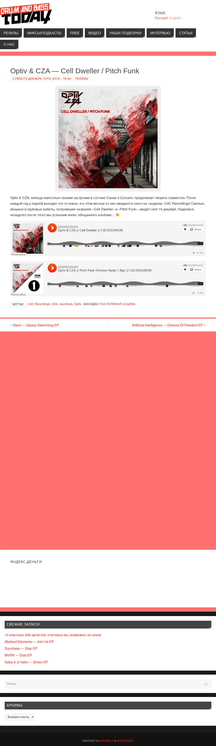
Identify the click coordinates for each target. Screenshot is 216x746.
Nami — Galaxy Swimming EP (34, 325)
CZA (54, 304)
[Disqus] (108, 385)
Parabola (107, 740)
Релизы (81, 78)
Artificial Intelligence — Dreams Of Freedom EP (169, 325)
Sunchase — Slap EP (21, 648)
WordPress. (125, 740)
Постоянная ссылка (117, 304)
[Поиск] (206, 684)
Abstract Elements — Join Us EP (29, 641)
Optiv (77, 304)
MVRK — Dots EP (18, 655)
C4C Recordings (39, 304)
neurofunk (66, 304)
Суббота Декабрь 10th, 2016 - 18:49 (42, 78)
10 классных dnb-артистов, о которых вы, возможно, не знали (53, 634)
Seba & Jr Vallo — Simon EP (26, 662)
